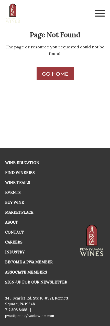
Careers (14, 242)
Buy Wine (14, 202)
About (11, 222)
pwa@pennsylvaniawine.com (29, 316)
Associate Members (26, 272)
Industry (15, 252)
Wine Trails (17, 182)
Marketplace (19, 212)
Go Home (55, 74)
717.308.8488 (16, 310)
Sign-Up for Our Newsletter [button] (36, 282)
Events (13, 192)
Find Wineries (20, 172)
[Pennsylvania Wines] (13, 13)
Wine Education (22, 162)
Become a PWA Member (29, 262)
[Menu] (100, 13)
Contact (14, 232)
